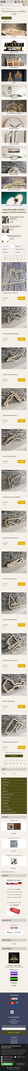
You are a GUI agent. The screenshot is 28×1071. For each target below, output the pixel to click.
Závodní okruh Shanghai (10, 293)
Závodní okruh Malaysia (10, 660)
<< (5, 256)
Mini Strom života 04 (15, 235)
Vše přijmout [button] (7, 1064)
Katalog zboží (14, 1041)
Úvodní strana (14, 1040)
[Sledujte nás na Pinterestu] (11, 928)
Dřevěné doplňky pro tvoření (14, 205)
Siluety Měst (14, 159)
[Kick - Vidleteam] (14, 979)
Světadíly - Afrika (14, 820)
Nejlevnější (18, 246)
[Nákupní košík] (26, 2)
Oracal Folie (14, 1023)
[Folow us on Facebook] (16, 928)
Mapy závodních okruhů (14, 113)
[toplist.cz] (14, 943)
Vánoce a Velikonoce (14, 190)
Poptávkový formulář (14, 1021)
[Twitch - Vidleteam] (14, 974)
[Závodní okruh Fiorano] (14, 843)
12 (17, 259)
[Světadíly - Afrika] (14, 826)
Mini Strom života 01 (15, 226)
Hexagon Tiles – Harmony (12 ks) (14, 855)
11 (14, 259)
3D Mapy (14, 36)
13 (21, 259)
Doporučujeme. (6, 246)
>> (24, 259)
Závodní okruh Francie (10, 578)
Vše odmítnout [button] (20, 1064)
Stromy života (14, 174)
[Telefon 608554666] (19, 2)
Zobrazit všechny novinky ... (8, 871)
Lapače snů (14, 98)
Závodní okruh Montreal (10, 374)
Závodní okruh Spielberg (10, 742)
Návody (14, 1019)
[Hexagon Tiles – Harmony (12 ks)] (14, 861)
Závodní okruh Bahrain (10, 619)
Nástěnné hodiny (14, 128)
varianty (22, 298)
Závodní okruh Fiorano (14, 838)
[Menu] (1, 1)
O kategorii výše (6, 21)
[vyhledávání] (23, 2)
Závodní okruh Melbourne (11, 333)
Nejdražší (5, 249)
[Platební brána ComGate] (14, 999)
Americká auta (14, 52)
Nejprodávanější (19, 249)
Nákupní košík (14, 1043)
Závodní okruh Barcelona (10, 538)
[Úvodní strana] (5, 2)
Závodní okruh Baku (9, 701)
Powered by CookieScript (14, 1069)
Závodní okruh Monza (9, 456)
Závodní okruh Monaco (10, 415)
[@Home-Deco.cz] (14, 928)
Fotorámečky (14, 67)
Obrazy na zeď (14, 144)
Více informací (19, 1054)
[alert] (14, 1057)
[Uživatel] (16, 2)
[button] (14, 1067)
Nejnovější (5, 252)
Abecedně (17, 252)
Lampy (14, 82)
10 (10, 259)
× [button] (26, 1045)
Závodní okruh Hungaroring (11, 497)
